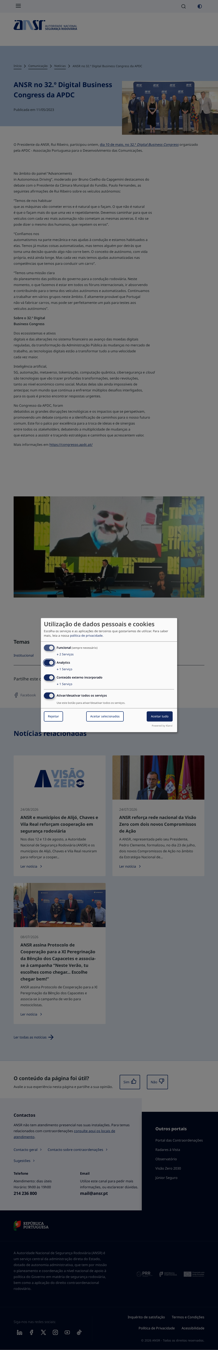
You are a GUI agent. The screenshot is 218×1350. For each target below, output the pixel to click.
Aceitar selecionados (105, 716)
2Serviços (65, 654)
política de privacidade (86, 636)
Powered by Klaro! (162, 725)
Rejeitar (53, 716)
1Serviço (64, 669)
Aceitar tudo (159, 716)
